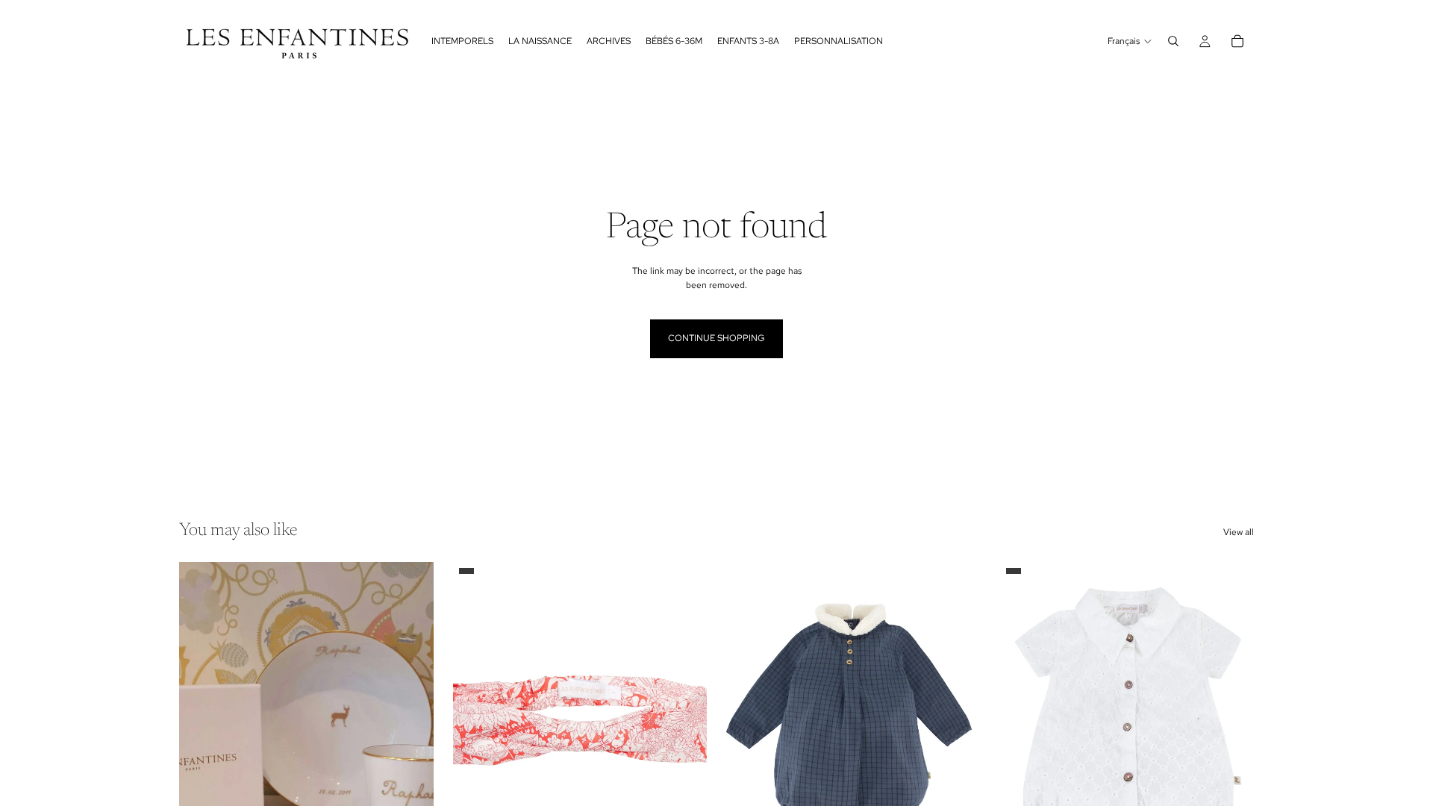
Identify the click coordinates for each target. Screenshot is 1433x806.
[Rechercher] (1173, 41)
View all (1238, 532)
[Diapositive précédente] (201, 721)
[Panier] (1237, 41)
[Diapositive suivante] (411, 721)
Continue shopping (716, 338)
